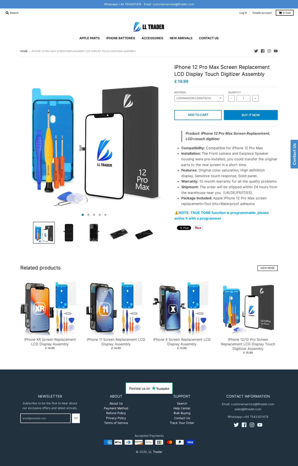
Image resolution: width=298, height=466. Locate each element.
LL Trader (155, 452)
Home (24, 51)
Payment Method (116, 408)
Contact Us (182, 418)
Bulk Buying (182, 413)
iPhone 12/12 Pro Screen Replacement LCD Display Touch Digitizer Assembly (248, 344)
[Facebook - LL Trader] (263, 51)
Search (182, 403)
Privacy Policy (116, 418)
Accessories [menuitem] (152, 38)
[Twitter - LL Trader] (256, 51)
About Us (116, 403)
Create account (262, 12)
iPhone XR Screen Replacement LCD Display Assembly (50, 341)
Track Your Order (182, 423)
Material (180, 92)
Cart (287, 12)
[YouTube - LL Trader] (276, 51)
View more (267, 267)
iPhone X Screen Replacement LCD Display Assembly (182, 341)
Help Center (181, 408)
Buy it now (251, 115)
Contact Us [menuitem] (209, 38)
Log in (243, 12)
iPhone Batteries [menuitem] (120, 38)
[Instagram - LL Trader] (269, 51)
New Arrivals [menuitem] (181, 38)
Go (76, 418)
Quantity (234, 92)
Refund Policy (116, 413)
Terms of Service (116, 423)
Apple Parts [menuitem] (89, 38)
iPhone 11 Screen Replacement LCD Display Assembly (116, 341)
